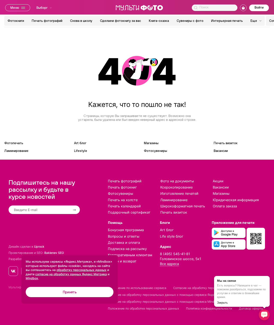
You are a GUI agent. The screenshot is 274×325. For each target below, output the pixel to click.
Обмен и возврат (122, 261)
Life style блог (171, 236)
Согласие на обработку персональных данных (207, 288)
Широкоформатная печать (182, 206)
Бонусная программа (126, 230)
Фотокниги (15, 20)
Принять (70, 292)
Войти (259, 7)
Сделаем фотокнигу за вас (120, 20)
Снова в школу (81, 20)
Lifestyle (80, 151)
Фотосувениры (155, 151)
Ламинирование (16, 151)
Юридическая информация (236, 200)
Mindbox (32, 278)
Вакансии (221, 151)
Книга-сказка (159, 20)
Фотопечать (13, 143)
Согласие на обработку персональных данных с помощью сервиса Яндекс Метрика (170, 295)
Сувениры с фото (190, 20)
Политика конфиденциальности (209, 308)
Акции (218, 181)
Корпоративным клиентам (130, 255)
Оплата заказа (225, 206)
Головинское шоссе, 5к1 (180, 259)
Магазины (151, 143)
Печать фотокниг (122, 187)
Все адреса (169, 264)
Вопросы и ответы (123, 236)
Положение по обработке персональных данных (143, 308)
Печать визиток (226, 143)
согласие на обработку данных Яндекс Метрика (71, 274)
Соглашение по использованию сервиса (137, 288)
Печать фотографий (47, 20)
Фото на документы (177, 181)
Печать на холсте (123, 200)
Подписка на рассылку (127, 249)
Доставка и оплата (124, 242)
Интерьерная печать (227, 20)
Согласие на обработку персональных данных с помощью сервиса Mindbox (164, 301)
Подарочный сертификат (129, 212)
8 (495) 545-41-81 (175, 254)
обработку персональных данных (81, 270)
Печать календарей (124, 206)
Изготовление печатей (179, 193)
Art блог (80, 143)
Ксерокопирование (176, 187)
